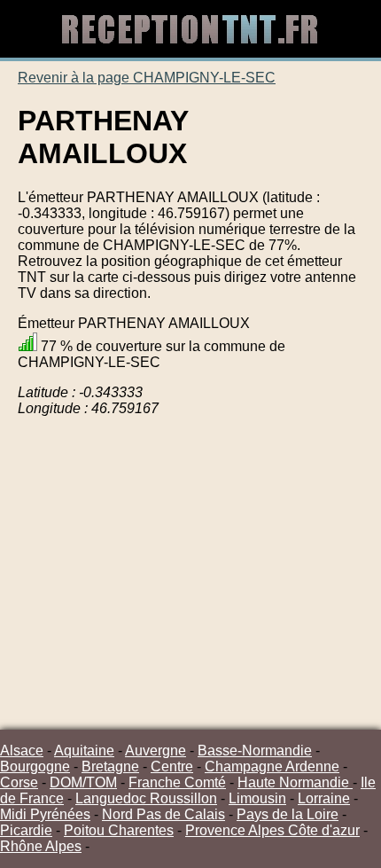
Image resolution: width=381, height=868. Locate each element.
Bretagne (110, 766)
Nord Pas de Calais (163, 814)
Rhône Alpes (41, 846)
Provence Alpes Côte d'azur (272, 830)
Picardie (26, 830)
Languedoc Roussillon (146, 798)
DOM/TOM (83, 782)
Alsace (21, 750)
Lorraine (324, 798)
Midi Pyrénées (45, 814)
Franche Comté (177, 782)
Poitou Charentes (119, 830)
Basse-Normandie (255, 750)
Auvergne (155, 750)
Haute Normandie (295, 782)
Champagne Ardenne (272, 766)
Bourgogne (35, 766)
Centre (172, 766)
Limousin (257, 798)
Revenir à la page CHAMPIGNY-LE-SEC (147, 77)
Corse (19, 782)
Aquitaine (84, 750)
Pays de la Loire (287, 814)
